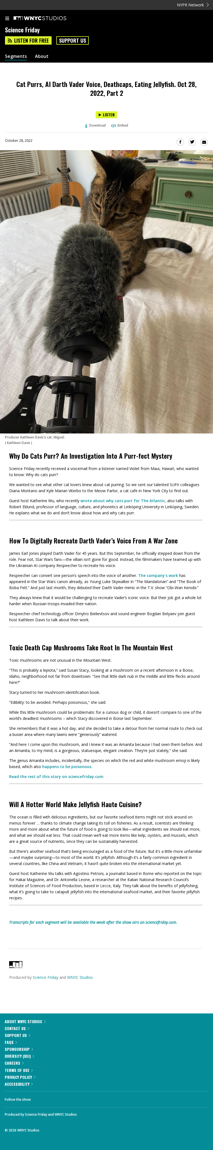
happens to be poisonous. (67, 766)
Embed (123, 125)
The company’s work (158, 575)
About (42, 56)
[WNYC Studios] (15, 966)
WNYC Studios (80, 977)
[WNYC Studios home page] (47, 18)
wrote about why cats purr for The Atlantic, (123, 500)
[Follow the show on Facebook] (40, 1098)
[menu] (7, 18)
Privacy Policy (18, 1077)
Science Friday (45, 977)
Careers (12, 1063)
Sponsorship (17, 1049)
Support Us (72, 40)
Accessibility (17, 1084)
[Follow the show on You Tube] (70, 1098)
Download (97, 125)
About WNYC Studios (23, 1021)
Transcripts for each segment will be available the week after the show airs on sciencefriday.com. (93, 922)
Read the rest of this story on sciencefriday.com (56, 776)
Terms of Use (17, 1070)
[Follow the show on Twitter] (55, 1098)
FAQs (9, 1042)
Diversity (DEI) (18, 1056)
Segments (16, 56)
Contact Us (15, 1028)
